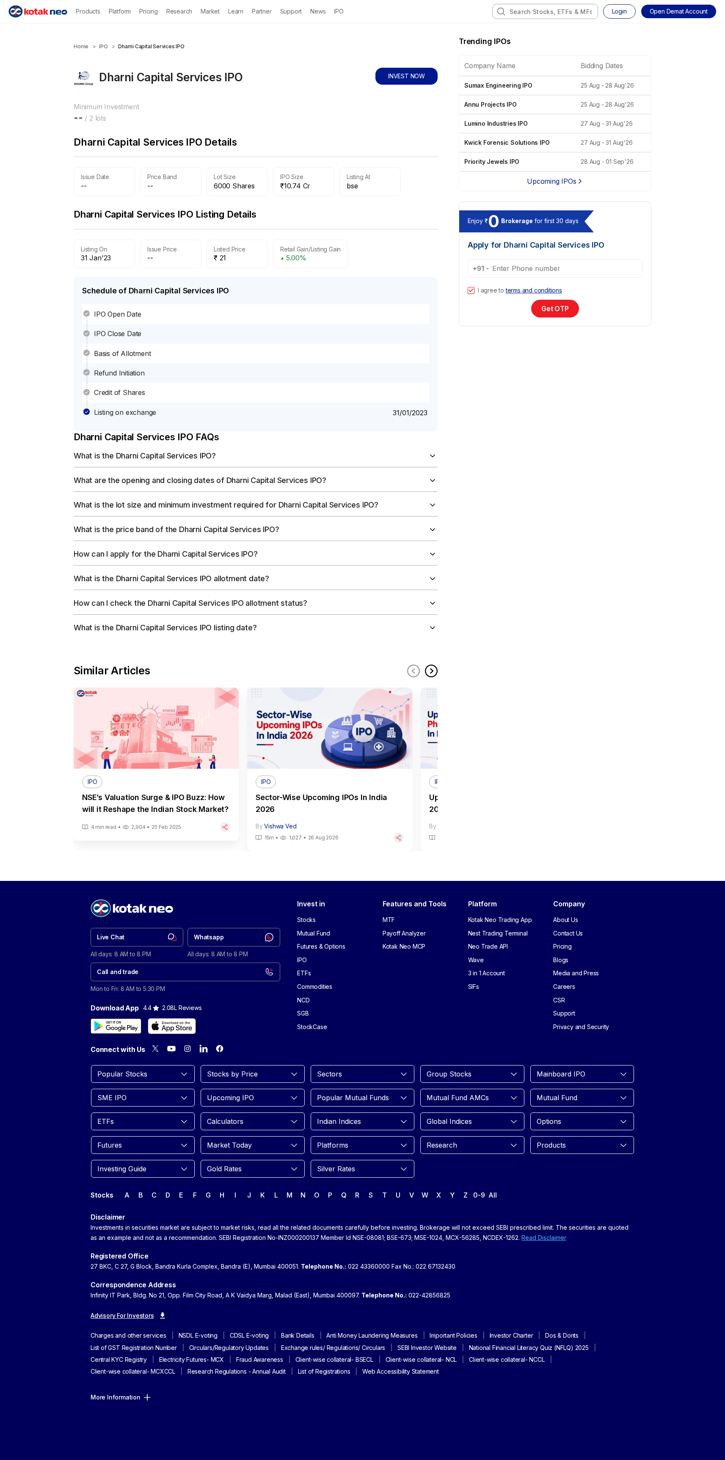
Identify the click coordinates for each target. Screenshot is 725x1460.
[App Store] (171, 1026)
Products (88, 11)
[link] (137, 937)
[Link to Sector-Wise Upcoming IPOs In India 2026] (329, 769)
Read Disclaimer (543, 1237)
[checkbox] (471, 290)
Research (179, 11)
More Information (116, 1397)
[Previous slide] (413, 671)
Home (81, 46)
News (317, 11)
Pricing (148, 11)
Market (210, 11)
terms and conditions (534, 290)
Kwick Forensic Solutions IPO (506, 142)
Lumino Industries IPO (496, 123)
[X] (155, 1048)
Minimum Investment (106, 106)
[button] (679, 11)
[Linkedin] (203, 1048)
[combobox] (545, 11)
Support (291, 11)
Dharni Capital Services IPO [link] (151, 46)
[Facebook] (219, 1048)
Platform (120, 11)
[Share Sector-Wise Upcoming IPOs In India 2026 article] (399, 838)
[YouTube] (171, 1048)
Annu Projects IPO (490, 104)
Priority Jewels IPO (491, 161)
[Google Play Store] (116, 1026)
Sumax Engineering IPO (498, 85)
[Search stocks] (501, 11)
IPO (338, 11)
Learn (235, 11)
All (492, 1195)
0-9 (479, 1195)
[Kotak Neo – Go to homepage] (37, 11)
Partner (262, 11)
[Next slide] (431, 671)
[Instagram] (187, 1048)
